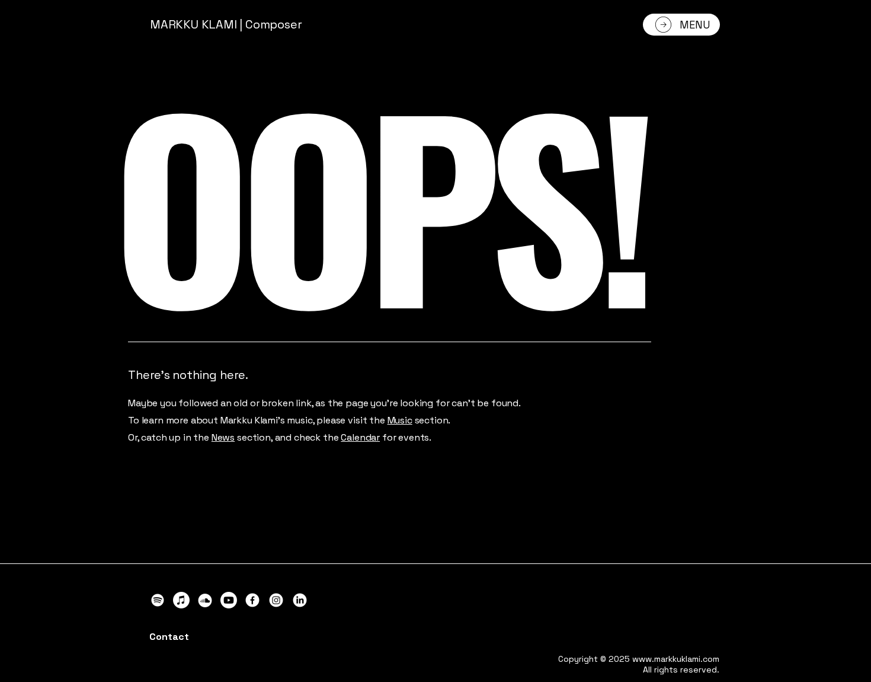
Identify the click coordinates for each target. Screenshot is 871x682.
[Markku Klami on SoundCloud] (205, 600)
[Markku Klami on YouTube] (228, 600)
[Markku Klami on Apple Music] (181, 600)
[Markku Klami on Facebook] (252, 600)
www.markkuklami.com (675, 659)
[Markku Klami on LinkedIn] (300, 600)
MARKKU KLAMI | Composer (226, 24)
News (223, 437)
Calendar (360, 437)
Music (400, 420)
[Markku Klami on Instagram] (276, 600)
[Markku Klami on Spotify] (157, 600)
